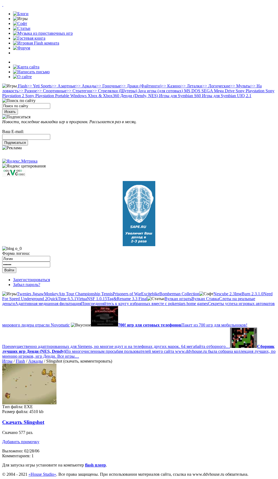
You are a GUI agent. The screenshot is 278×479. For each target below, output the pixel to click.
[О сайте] (22, 76)
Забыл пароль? (26, 284)
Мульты (240, 86)
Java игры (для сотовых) (160, 90)
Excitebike (150, 293)
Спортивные (52, 90)
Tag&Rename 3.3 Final (127, 298)
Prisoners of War (127, 293)
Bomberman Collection (179, 293)
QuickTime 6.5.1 (61, 298)
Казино (171, 86)
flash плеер (95, 465)
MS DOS (191, 90)
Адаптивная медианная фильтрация (48, 303)
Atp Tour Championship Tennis (85, 293)
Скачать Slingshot (23, 422)
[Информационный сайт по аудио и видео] (14, 175)
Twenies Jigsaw (30, 293)
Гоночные (108, 86)
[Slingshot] (29, 403)
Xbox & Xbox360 (103, 95)
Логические (216, 86)
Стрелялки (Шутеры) (114, 90)
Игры (7, 361)
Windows (78, 95)
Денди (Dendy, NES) (138, 95)
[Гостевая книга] (29, 38)
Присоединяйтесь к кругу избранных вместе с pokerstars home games (144, 303)
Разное (27, 90)
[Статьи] (21, 28)
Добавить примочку (20, 441)
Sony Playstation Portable (46, 95)
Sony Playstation (249, 90)
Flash (22, 86)
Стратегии (79, 90)
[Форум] (21, 48)
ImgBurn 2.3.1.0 (249, 293)
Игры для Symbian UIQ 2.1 (226, 95)
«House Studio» (42, 474)
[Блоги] (21, 13)
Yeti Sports (39, 86)
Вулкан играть (178, 298)
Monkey (51, 293)
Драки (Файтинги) (141, 86)
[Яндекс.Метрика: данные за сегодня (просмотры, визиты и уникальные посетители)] (19, 161)
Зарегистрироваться (31, 279)
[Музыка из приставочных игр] (43, 33)
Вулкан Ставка (205, 298)
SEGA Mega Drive (217, 90)
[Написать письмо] (31, 71)
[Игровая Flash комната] (36, 43)
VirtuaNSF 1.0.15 (91, 298)
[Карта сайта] (26, 67)
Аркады (86, 86)
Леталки (191, 86)
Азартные (64, 86)
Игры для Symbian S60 (179, 95)
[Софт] (20, 23)
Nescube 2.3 (224, 293)
